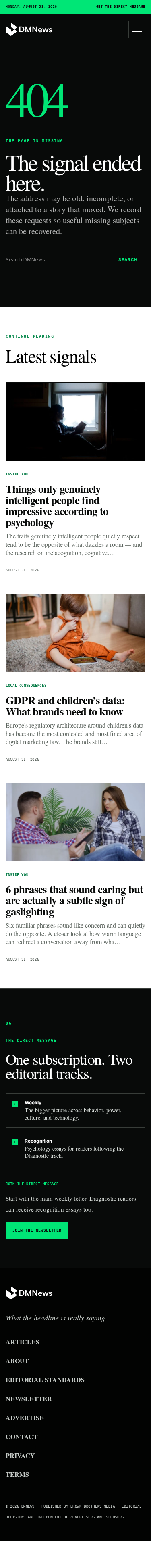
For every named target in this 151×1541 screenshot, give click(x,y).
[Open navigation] (136, 29)
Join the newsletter (37, 1230)
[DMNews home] (29, 29)
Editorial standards (45, 1379)
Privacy (20, 1455)
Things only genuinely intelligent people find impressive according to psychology (57, 505)
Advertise (25, 1417)
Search (127, 259)
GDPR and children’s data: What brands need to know (65, 705)
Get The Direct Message (120, 6)
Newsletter (29, 1398)
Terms (17, 1474)
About (17, 1360)
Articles (22, 1341)
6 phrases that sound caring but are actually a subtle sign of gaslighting (74, 900)
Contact (22, 1436)
